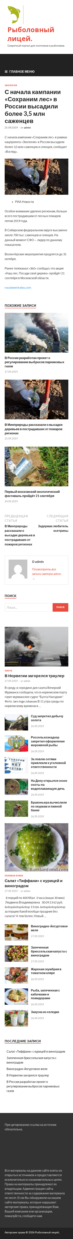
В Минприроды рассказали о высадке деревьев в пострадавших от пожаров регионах (34, 429)
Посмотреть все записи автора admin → (46, 573)
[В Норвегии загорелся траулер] (36, 667)
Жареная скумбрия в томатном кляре (46, 971)
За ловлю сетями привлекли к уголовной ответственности (48, 763)
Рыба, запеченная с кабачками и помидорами (45, 994)
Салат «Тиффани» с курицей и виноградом (36, 1051)
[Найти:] (36, 607)
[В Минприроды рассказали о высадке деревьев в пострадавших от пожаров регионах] (36, 420)
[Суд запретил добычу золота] (16, 729)
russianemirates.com (18, 287)
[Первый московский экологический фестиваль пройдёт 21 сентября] (36, 487)
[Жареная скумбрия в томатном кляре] (16, 982)
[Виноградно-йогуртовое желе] (16, 939)
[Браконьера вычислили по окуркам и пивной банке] (16, 815)
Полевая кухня (14, 876)
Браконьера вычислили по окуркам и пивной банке (49, 806)
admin (27, 127)
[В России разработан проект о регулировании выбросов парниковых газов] (36, 353)
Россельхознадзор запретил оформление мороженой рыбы (48, 741)
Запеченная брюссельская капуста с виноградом (49, 951)
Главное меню (22, 71)
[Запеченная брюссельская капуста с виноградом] (16, 960)
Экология (11, 85)
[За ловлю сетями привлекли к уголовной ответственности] (16, 772)
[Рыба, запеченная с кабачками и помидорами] (16, 1003)
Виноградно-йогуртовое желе (27, 1069)
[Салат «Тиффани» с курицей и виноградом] (36, 872)
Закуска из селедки (45, 1012)
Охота (8, 671)
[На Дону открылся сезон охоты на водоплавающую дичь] (16, 794)
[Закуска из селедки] (16, 1025)
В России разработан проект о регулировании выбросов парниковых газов (34, 362)
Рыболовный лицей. (30, 34)
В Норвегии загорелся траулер (34, 675)
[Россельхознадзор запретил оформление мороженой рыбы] (16, 750)
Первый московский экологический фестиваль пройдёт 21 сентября (32, 494)
